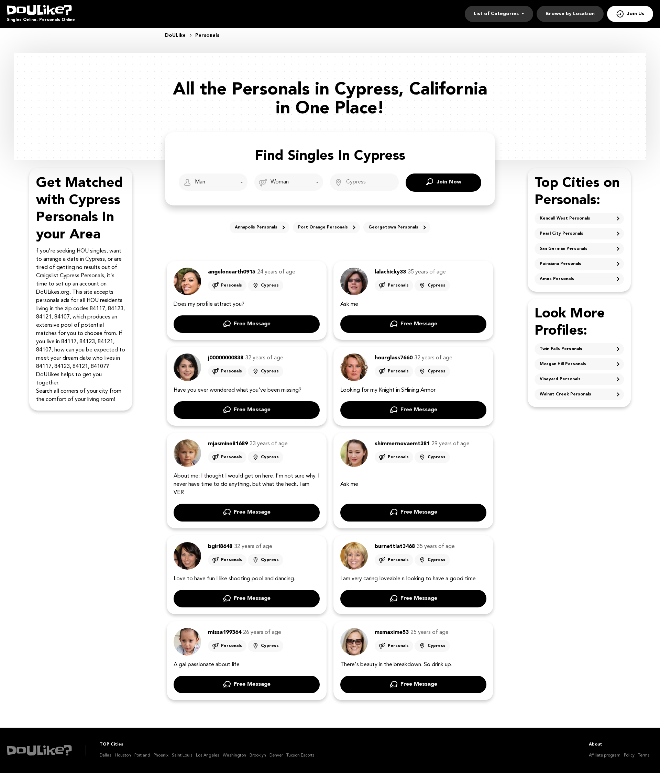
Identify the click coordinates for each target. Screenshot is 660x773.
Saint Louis (182, 755)
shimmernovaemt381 (402, 444)
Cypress (270, 285)
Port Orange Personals (323, 227)
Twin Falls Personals (561, 349)
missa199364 (224, 632)
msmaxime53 (392, 632)
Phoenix (161, 755)
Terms (644, 755)
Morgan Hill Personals (563, 364)
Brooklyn (258, 755)
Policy (629, 755)
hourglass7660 (393, 358)
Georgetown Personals (393, 227)
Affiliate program (604, 755)
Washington (234, 755)
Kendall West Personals (565, 218)
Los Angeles (207, 755)
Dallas (105, 755)
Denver (276, 755)
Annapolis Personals (256, 227)
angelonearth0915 (231, 272)
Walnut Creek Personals (565, 394)
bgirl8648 (220, 546)
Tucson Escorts (300, 755)
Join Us (635, 13)
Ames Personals (557, 279)
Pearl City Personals (561, 234)
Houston (123, 755)
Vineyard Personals (560, 379)
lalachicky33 (390, 272)
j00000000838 (225, 358)
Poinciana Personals (560, 264)
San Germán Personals (563, 249)
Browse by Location (570, 13)
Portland (142, 755)
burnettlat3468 (395, 546)
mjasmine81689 (228, 444)
